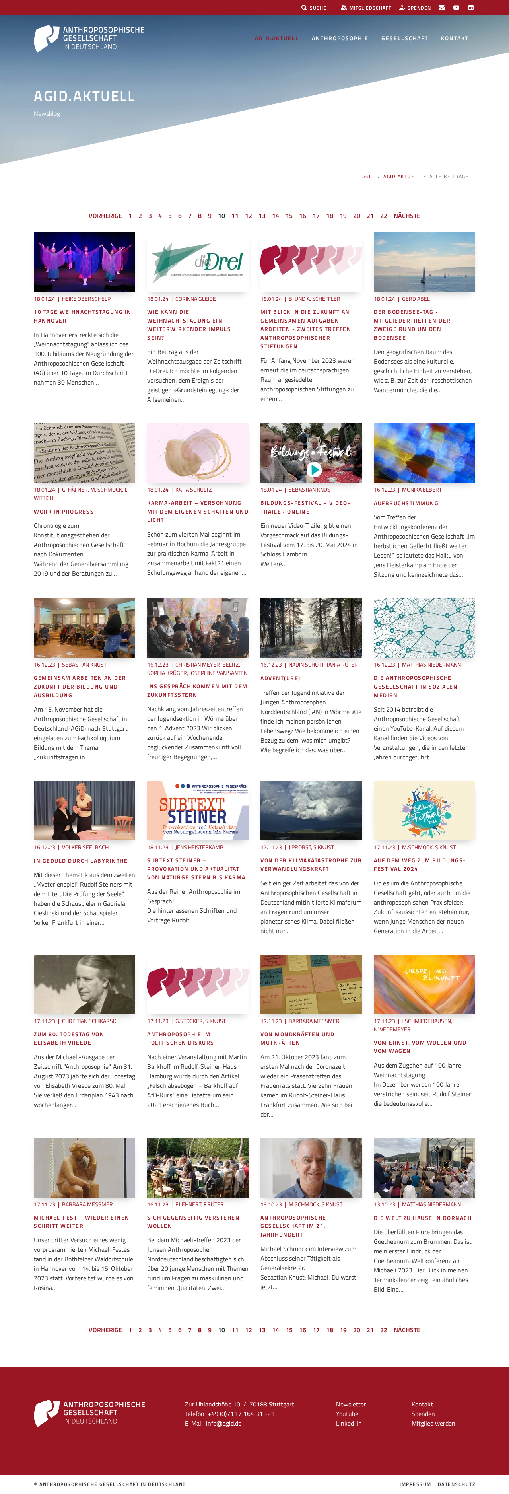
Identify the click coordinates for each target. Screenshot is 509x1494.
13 (262, 215)
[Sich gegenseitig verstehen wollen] (198, 1167)
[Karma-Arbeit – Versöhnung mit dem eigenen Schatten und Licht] (198, 452)
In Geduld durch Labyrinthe (81, 861)
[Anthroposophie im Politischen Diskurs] (198, 983)
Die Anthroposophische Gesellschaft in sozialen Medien (416, 686)
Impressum (415, 1484)
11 (235, 215)
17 (316, 215)
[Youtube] (456, 7)
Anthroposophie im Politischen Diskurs (180, 1038)
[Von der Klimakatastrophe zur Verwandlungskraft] (311, 810)
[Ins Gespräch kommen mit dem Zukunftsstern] (198, 627)
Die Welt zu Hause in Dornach (423, 1218)
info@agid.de (223, 1423)
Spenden (423, 1413)
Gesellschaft (404, 38)
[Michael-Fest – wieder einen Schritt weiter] (84, 1167)
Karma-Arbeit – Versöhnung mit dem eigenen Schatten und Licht (198, 511)
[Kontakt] (441, 7)
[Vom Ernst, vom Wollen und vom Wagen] (424, 983)
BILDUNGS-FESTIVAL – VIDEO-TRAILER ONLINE (305, 507)
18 (329, 215)
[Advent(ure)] (311, 627)
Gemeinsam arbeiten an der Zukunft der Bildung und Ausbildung (80, 686)
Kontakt (455, 38)
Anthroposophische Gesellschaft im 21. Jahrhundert (293, 1226)
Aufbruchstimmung (406, 503)
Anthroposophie (340, 38)
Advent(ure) (280, 678)
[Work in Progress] (84, 452)
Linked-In (349, 1423)
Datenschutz (457, 1484)
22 (383, 215)
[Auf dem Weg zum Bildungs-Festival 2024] (424, 810)
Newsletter (351, 1404)
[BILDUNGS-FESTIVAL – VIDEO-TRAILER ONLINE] (311, 452)
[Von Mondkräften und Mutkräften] (311, 983)
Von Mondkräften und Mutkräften (297, 1038)
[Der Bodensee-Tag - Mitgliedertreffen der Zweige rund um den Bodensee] (424, 261)
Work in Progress (64, 512)
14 (275, 215)
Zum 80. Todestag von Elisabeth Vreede (69, 1038)
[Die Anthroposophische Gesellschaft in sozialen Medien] (424, 627)
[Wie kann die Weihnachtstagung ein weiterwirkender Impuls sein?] (198, 261)
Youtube (347, 1413)
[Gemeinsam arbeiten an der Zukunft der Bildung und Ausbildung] (84, 627)
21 (370, 215)
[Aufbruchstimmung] (424, 452)
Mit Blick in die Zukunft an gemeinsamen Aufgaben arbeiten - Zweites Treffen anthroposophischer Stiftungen (305, 329)
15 (289, 215)
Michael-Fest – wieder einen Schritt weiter (82, 1222)
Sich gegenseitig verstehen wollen (193, 1222)
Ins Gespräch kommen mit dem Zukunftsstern (197, 690)
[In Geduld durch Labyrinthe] (84, 810)
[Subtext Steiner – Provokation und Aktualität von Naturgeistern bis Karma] (198, 810)
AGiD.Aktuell (277, 38)
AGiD (368, 176)
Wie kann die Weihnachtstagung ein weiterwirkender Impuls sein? (189, 325)
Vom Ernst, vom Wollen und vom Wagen (420, 1047)
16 (302, 215)
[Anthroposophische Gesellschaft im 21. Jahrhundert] (311, 1167)
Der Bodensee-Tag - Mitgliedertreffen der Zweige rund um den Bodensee (412, 325)
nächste (407, 215)
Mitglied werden (433, 1423)
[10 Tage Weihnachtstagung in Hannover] (84, 261)
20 (356, 215)
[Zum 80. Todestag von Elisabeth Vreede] (84, 983)
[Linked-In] (471, 7)
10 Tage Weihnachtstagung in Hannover (83, 316)
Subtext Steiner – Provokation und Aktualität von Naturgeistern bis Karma (196, 869)
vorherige (105, 215)
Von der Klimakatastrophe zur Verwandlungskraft (311, 864)
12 (248, 215)
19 (343, 215)
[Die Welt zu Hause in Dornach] (424, 1167)
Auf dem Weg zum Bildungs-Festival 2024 (420, 864)
